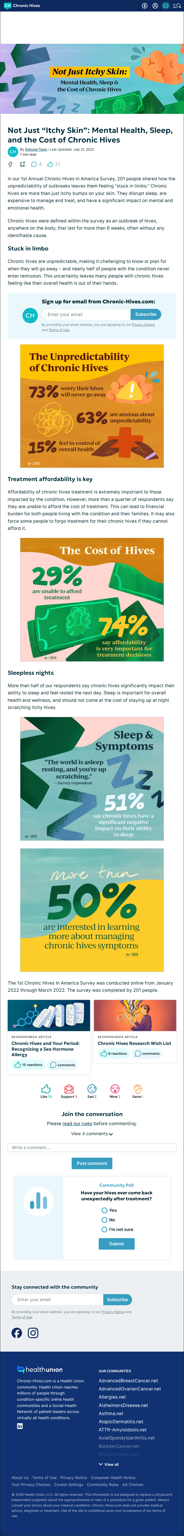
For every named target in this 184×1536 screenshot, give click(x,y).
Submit (116, 1243)
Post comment (92, 1163)
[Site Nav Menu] (177, 5)
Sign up (167, 1480)
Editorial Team (36, 149)
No (112, 1219)
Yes (113, 1210)
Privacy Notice (107, 1493)
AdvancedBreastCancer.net (128, 1380)
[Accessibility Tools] (144, 5)
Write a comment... (31, 1147)
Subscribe (145, 314)
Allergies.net (112, 1397)
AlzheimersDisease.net (123, 1405)
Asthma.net (111, 1413)
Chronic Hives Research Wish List (134, 1043)
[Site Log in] (155, 5)
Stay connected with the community (55, 1287)
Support (68, 1091)
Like (44, 1091)
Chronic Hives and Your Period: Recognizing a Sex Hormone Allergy (46, 1049)
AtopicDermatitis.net (121, 1421)
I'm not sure (121, 1229)
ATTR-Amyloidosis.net (123, 1430)
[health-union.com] (40, 1370)
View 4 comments (90, 1133)
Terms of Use (137, 1493)
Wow (113, 1091)
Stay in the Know (92, 1458)
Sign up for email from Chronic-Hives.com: (98, 302)
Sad (89, 1091)
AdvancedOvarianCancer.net (130, 1389)
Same (136, 1091)
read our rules (77, 1123)
